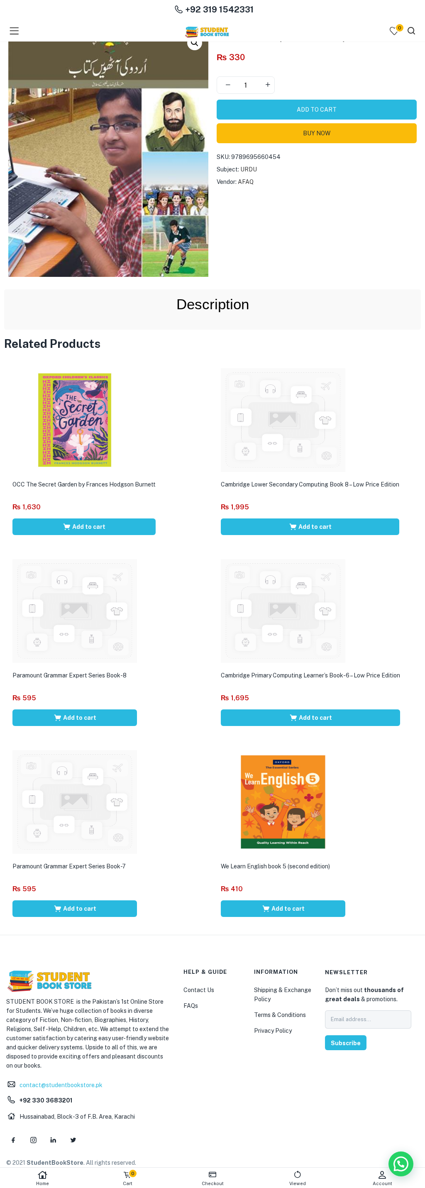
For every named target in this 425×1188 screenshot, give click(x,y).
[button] (194, 42)
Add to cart (317, 109)
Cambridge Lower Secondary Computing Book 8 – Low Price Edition (310, 484)
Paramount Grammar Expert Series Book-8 (69, 675)
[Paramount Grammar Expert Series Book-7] (74, 801)
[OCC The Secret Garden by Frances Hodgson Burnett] (74, 419)
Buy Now (316, 133)
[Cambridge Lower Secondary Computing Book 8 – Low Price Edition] (283, 419)
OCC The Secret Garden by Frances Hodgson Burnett (84, 484)
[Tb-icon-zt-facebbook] (13, 1140)
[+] (267, 85)
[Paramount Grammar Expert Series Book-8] (74, 610)
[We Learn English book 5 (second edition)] (283, 801)
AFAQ (246, 181)
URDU (248, 169)
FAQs (190, 1005)
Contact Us (198, 990)
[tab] (213, 304)
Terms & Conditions (280, 1015)
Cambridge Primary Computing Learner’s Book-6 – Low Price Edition (310, 675)
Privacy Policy (273, 1030)
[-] (227, 85)
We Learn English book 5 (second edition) (275, 866)
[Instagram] (33, 1140)
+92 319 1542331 (218, 10)
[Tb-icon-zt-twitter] (73, 1140)
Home (42, 1183)
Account (382, 1183)
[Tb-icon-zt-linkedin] (53, 1140)
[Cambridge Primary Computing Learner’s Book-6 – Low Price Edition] (283, 610)
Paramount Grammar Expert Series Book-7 (69, 866)
